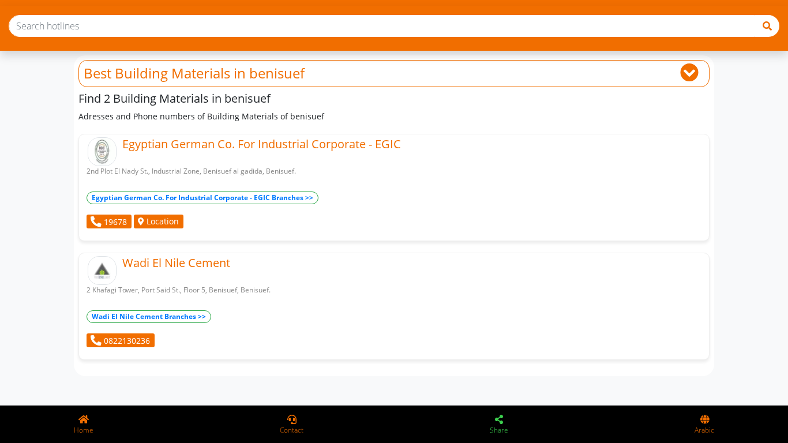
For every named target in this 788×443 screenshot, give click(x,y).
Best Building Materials (157, 72)
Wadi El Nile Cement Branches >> (149, 316)
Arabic (704, 430)
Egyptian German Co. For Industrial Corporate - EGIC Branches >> (202, 197)
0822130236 (126, 340)
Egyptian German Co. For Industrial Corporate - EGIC (261, 144)
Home (83, 430)
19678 (114, 221)
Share (499, 430)
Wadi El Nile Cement (176, 263)
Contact (291, 430)
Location (161, 221)
